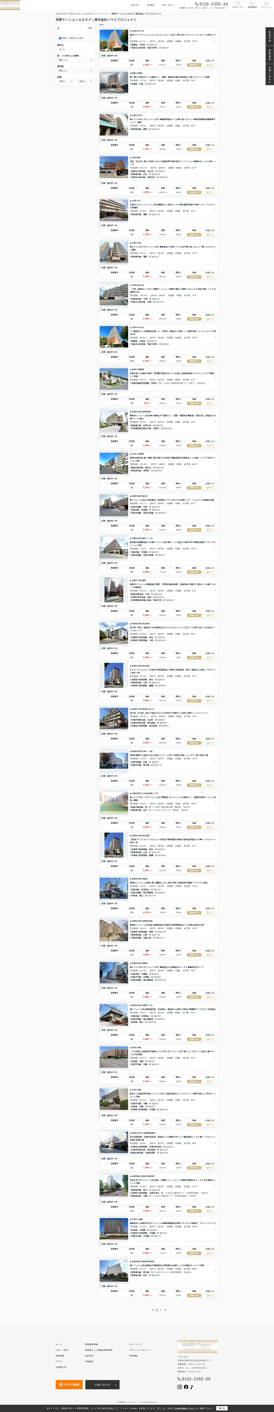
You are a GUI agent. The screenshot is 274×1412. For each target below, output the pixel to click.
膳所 (145, 129)
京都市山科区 (137, 624)
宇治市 (134, 1048)
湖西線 (134, 45)
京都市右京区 (137, 412)
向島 (145, 762)
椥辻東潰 (145, 666)
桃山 (141, 895)
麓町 (144, 580)
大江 (139, 201)
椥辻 (151, 637)
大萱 (139, 243)
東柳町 (145, 963)
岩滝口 (154, 383)
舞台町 (145, 496)
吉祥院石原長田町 (147, 1176)
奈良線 (134, 895)
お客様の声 (61, 1367)
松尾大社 (147, 425)
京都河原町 (150, 1153)
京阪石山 (151, 177)
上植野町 (140, 454)
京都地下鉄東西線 (139, 637)
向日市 (134, 454)
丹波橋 (144, 510)
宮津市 (134, 369)
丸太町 (150, 720)
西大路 (146, 1272)
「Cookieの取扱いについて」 (184, 1408)
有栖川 (156, 428)
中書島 (144, 974)
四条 (149, 597)
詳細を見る (194, 65)
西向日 (148, 467)
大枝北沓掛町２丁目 (150, 793)
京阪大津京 (152, 48)
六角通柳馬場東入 (149, 1133)
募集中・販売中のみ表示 (73, 38)
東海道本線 (136, 129)
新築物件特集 (91, 1344)
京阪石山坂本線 (138, 48)
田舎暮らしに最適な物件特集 (99, 1350)
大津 (145, 299)
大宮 (147, 594)
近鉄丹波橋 (148, 513)
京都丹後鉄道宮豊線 (140, 383)
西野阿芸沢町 (147, 921)
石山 (145, 174)
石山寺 (150, 171)
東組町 (145, 879)
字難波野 (140, 369)
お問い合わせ (168, 5)
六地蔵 (152, 1109)
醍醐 (151, 685)
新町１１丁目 (147, 538)
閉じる (222, 1408)
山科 (145, 682)
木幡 (139, 1048)
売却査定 (151, 5)
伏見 (145, 507)
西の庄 (139, 115)
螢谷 (139, 157)
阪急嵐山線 (136, 425)
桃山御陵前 (148, 892)
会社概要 (60, 1355)
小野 (151, 640)
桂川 (145, 810)
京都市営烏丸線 (138, 597)
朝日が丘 (140, 285)
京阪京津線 (136, 938)
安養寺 (139, 73)
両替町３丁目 (147, 1005)
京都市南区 (136, 1176)
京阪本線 (135, 510)
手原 (141, 84)
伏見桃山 (145, 889)
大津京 (142, 45)
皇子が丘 (140, 31)
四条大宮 (157, 600)
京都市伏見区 (137, 496)
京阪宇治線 (136, 765)
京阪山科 (147, 938)
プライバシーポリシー (140, 1350)
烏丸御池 (151, 723)
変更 (90, 28)
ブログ (59, 1361)
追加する (210, 65)
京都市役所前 (155, 1147)
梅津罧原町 (146, 412)
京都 (145, 1196)
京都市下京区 (137, 580)
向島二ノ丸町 (147, 751)
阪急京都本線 (137, 467)
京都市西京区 (137, 793)
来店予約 (135, 5)
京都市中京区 (137, 709)
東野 (151, 932)
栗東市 (134, 73)
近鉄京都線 (136, 507)
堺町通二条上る (148, 709)
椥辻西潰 (145, 624)
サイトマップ (135, 1344)
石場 (149, 302)
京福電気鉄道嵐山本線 (141, 428)
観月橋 (146, 765)
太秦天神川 (154, 1193)
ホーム (59, 1344)
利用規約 (133, 1355)
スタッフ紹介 (62, 1350)
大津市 (134, 31)
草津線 (134, 84)
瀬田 (145, 214)
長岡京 (146, 470)
